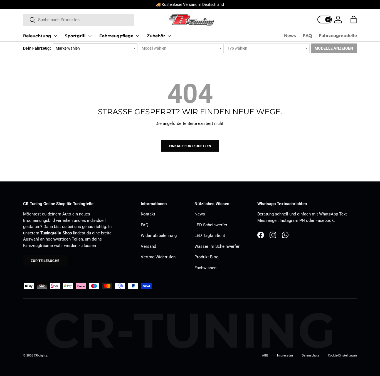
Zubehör (156, 35)
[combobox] (78, 20)
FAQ (307, 35)
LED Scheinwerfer (210, 224)
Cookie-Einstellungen (342, 355)
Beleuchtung (37, 35)
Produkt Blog (206, 256)
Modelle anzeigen (334, 48)
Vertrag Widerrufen (158, 256)
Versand (148, 246)
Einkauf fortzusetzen (190, 146)
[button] (353, 19)
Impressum (285, 355)
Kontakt (148, 214)
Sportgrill (75, 35)
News (290, 35)
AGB (265, 355)
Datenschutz (310, 355)
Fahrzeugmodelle (338, 35)
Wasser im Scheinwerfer (217, 246)
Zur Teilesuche (45, 261)
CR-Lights (40, 355)
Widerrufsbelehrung (159, 235)
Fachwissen (205, 267)
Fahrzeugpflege (116, 35)
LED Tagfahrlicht (209, 235)
